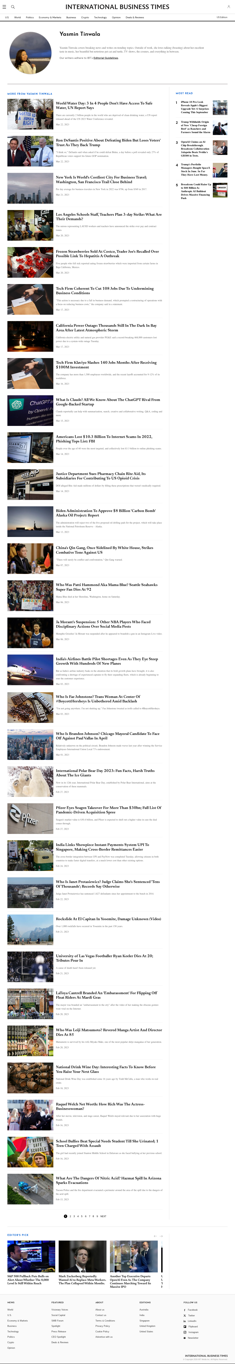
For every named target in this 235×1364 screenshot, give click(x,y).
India (142, 1315)
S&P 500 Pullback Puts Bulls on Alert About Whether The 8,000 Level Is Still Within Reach (28, 1280)
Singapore (144, 1320)
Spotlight (55, 1326)
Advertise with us (104, 1337)
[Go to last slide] (155, 1236)
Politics (30, 17)
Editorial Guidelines (106, 58)
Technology (100, 17)
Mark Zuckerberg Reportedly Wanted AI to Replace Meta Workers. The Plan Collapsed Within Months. (82, 1280)
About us (99, 1309)
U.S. (7, 17)
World (17, 17)
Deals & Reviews (135, 17)
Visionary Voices (59, 1309)
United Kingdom (147, 1326)
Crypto (85, 17)
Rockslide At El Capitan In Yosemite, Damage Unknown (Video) (108, 919)
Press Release (58, 1331)
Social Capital (58, 1315)
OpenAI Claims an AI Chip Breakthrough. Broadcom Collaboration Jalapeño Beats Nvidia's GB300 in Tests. (195, 148)
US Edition (222, 17)
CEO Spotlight (58, 1337)
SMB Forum (57, 1320)
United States (146, 1331)
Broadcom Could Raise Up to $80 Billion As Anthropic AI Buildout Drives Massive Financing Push (196, 191)
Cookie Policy (102, 1331)
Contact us (100, 1315)
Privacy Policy (102, 1326)
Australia (144, 1309)
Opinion (116, 17)
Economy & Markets (50, 17)
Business (71, 17)
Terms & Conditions (105, 1320)
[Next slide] (161, 1236)
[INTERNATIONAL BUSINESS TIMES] (117, 7)
